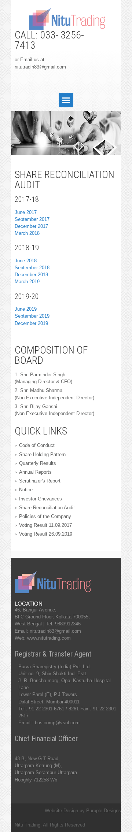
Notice (26, 489)
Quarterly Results (37, 463)
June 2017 (26, 212)
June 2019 (26, 309)
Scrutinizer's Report (39, 481)
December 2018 (31, 274)
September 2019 (32, 316)
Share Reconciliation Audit (47, 507)
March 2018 (27, 233)
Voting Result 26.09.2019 (45, 534)
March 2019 (27, 281)
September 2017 (32, 219)
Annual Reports (35, 472)
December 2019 (31, 323)
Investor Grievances (40, 499)
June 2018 (26, 260)
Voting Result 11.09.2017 (45, 525)
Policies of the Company (45, 516)
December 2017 (31, 226)
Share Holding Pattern (42, 454)
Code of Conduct (37, 445)
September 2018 (32, 267)
